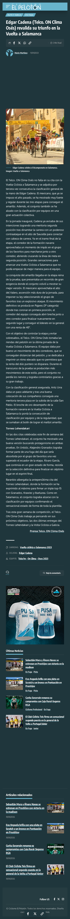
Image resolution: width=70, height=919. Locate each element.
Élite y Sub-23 (14, 15)
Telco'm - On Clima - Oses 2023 (33, 558)
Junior (36, 728)
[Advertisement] (35, 83)
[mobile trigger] (9, 7)
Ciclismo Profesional (33, 709)
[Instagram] (63, 899)
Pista (36, 672)
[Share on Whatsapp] (24, 43)
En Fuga (29, 15)
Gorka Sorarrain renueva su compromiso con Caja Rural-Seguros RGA (42, 701)
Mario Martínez (21, 53)
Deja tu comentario (53, 573)
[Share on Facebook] (14, 43)
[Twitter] (58, 899)
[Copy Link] (30, 43)
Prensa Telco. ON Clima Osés (47, 531)
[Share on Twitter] (19, 43)
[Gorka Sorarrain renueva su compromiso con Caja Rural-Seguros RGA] (14, 702)
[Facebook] (54, 899)
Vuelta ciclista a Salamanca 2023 (36, 547)
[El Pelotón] (27, 7)
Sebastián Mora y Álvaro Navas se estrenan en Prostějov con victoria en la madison (44, 664)
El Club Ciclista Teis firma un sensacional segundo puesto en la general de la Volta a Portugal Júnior (44, 720)
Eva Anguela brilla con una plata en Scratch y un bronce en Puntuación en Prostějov (43, 682)
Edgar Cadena (25, 553)
